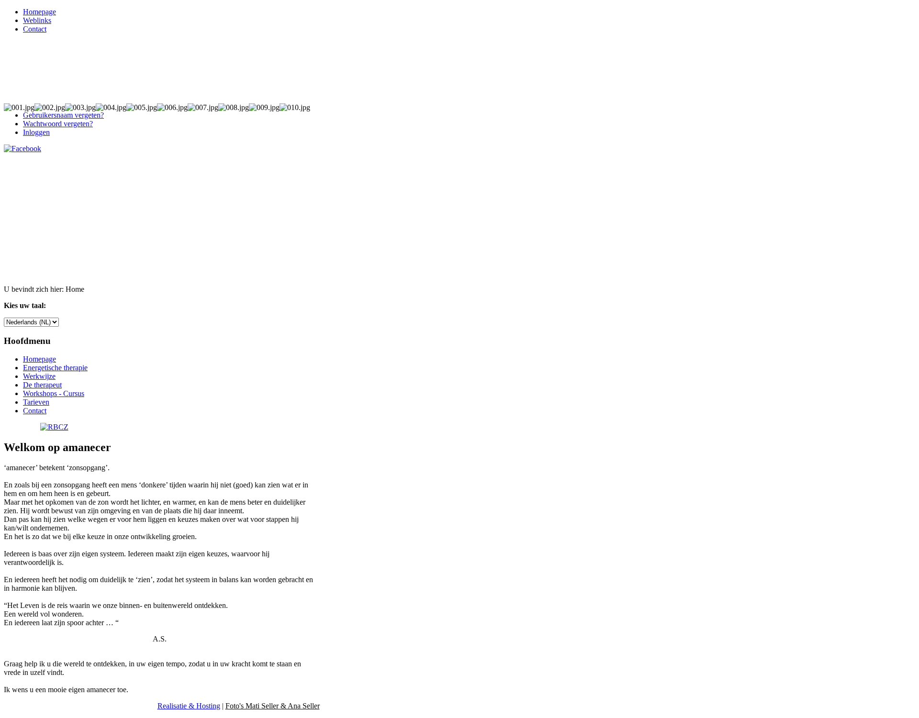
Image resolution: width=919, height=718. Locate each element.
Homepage (39, 12)
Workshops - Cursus (53, 393)
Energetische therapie (55, 368)
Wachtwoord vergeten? (58, 124)
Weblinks (37, 20)
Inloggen (36, 132)
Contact (34, 29)
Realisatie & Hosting (188, 706)
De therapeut (42, 385)
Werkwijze (39, 376)
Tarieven (36, 402)
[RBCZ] (54, 427)
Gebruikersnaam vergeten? (63, 115)
